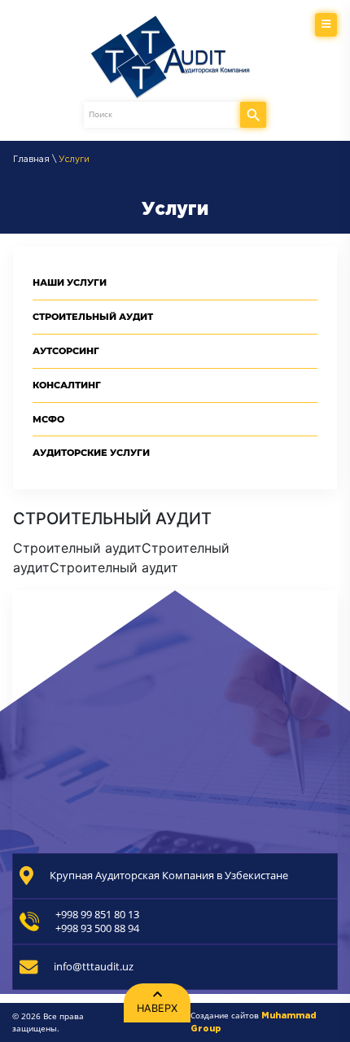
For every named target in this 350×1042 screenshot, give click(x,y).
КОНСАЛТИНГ (67, 385)
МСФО (48, 419)
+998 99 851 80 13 (97, 915)
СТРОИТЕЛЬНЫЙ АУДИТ (93, 316)
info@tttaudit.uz (93, 967)
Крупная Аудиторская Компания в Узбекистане (169, 875)
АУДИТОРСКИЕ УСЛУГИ (91, 452)
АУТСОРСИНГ (66, 351)
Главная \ (36, 159)
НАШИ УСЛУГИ (70, 282)
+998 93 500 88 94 (97, 928)
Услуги (74, 159)
